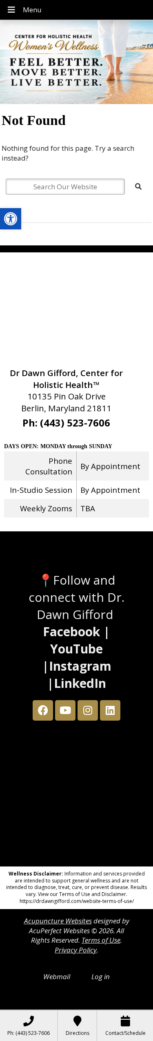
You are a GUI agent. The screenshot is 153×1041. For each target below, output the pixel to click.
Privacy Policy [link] (76, 950)
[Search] (138, 186)
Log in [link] (100, 976)
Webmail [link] (56, 976)
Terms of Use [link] (101, 940)
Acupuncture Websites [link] (58, 920)
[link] (10, 218)
